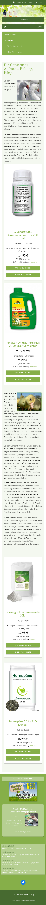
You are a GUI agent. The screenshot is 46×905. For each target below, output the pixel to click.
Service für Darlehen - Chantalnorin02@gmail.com (23, 810)
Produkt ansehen (23, 268)
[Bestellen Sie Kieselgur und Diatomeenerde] (22, 580)
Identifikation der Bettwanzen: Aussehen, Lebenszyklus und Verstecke (19, 871)
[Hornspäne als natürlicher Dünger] (22, 688)
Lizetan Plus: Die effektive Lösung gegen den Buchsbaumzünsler (20, 863)
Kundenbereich (23, 19)
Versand (33, 262)
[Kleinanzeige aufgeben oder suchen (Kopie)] (23, 800)
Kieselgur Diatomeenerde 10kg (23, 613)
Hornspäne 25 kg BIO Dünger (23, 722)
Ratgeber (9, 40)
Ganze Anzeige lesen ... (23, 831)
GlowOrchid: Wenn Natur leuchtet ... (17, 848)
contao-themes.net (28, 901)
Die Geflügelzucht (14, 46)
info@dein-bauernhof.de (24, 2)
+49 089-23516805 (25, 6)
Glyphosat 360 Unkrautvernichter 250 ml (23, 235)
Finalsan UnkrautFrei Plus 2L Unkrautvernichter (23, 344)
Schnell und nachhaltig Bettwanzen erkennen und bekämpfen (21, 855)
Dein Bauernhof (10, 34)
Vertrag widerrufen (23, 779)
